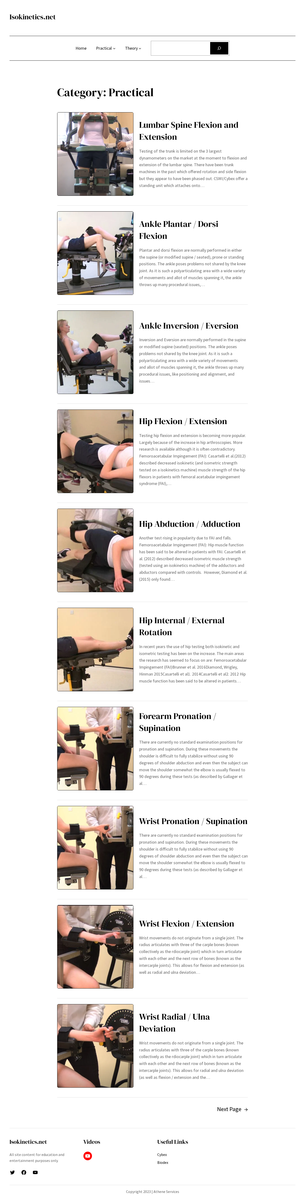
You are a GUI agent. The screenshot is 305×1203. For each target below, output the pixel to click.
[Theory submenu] (140, 48)
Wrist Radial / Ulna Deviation (174, 1022)
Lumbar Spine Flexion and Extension (189, 131)
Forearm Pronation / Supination (177, 722)
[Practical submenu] (114, 48)
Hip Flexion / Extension (183, 421)
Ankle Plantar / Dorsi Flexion (178, 230)
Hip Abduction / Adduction (189, 524)
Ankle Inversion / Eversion (189, 325)
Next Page (232, 1109)
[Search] (219, 48)
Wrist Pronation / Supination (193, 821)
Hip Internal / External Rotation (181, 626)
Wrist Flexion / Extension (186, 923)
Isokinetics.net (33, 17)
